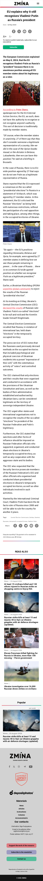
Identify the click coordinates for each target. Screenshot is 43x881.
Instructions (21, 812)
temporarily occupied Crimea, (18, 521)
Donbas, (31, 517)
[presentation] (6, 721)
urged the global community (17, 288)
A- (10, 36)
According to (15, 109)
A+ (4, 36)
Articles (21, 809)
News (21, 805)
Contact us (21, 859)
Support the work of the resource (21, 845)
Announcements (21, 818)
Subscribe (13, 47)
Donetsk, (37, 517)
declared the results (13, 307)
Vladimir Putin (32, 521)
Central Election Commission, (20, 517)
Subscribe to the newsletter (21, 852)
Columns (21, 815)
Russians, (6, 521)
